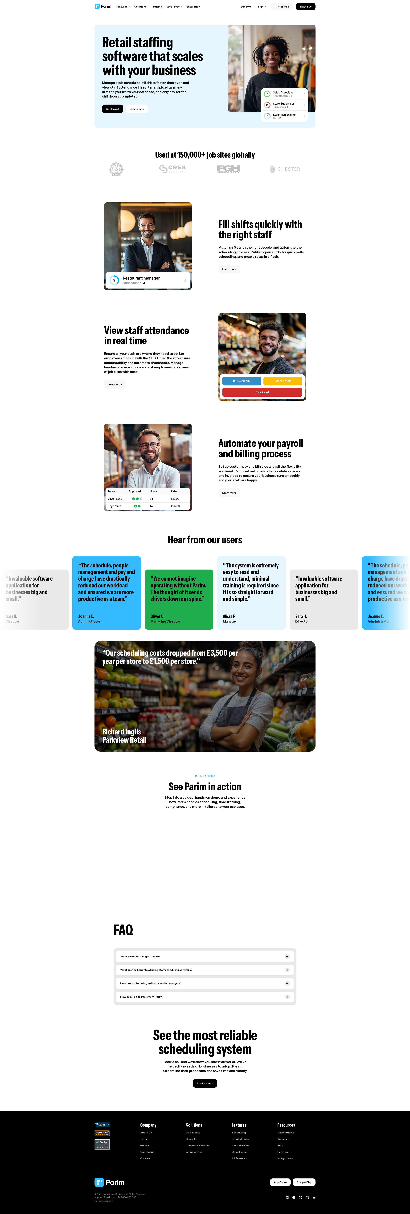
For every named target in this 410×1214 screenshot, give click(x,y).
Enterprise (193, 6)
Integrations (285, 1158)
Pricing (157, 6)
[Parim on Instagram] (307, 1197)
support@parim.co (104, 1197)
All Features (239, 1158)
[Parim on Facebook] (293, 1197)
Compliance (239, 1151)
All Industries (194, 1151)
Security (191, 1139)
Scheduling (239, 1132)
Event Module (240, 1139)
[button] (123, 6)
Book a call (112, 108)
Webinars (283, 1139)
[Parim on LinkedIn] (287, 1197)
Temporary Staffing (198, 1145)
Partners (283, 1151)
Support (246, 6)
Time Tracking (241, 1145)
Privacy (145, 1145)
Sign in (262, 6)
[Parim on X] (300, 1197)
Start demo (137, 108)
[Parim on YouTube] (314, 1197)
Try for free (282, 6)
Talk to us (306, 6)
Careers (145, 1158)
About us (146, 1132)
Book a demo (205, 1083)
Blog (280, 1145)
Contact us (147, 1151)
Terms (144, 1139)
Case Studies (285, 1132)
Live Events (193, 1132)
